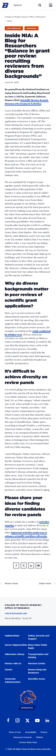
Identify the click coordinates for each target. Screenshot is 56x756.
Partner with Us (13, 663)
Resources (31, 28)
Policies (39, 737)
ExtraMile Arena (36, 679)
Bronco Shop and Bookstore (37, 671)
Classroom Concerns (22, 737)
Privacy (44, 732)
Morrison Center (36, 663)
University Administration (12, 680)
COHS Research (14, 28)
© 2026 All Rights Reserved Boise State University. (28, 749)
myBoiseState (12, 635)
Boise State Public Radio (37, 646)
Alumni (8, 669)
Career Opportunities (16, 645)
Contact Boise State (28, 742)
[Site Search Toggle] (40, 5)
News (9, 21)
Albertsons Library (14, 654)
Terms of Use (15, 732)
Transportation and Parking (38, 656)
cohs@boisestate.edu (16, 613)
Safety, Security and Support (38, 637)
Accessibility (30, 732)
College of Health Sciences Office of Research (25, 17)
